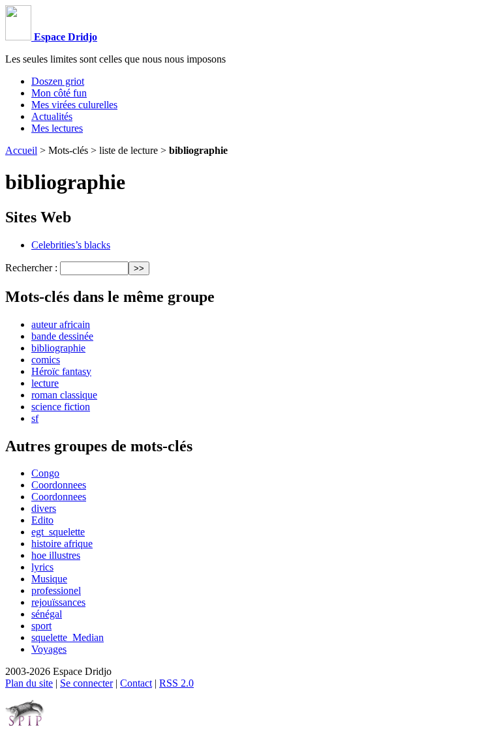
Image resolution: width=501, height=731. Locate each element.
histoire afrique (62, 543)
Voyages (49, 649)
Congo (45, 473)
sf (34, 418)
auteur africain (60, 324)
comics (45, 359)
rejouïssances (58, 602)
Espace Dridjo (64, 36)
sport (41, 625)
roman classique (64, 394)
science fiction (60, 406)
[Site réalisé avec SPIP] (24, 723)
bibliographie (58, 347)
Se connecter (86, 683)
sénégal (46, 613)
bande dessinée (62, 336)
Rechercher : (31, 267)
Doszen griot (57, 81)
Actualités (51, 116)
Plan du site (29, 683)
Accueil (21, 150)
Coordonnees (58, 484)
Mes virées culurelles (74, 104)
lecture (45, 383)
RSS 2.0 (176, 683)
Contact (136, 683)
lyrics (42, 567)
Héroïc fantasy (61, 371)
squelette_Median (67, 637)
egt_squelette (58, 531)
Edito (42, 520)
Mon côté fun (59, 92)
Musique (49, 578)
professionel (56, 590)
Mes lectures (57, 128)
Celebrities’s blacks (70, 244)
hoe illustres (55, 555)
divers (43, 508)
